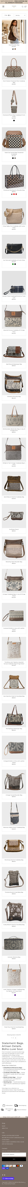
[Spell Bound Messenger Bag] (14, 351)
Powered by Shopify (9, 1183)
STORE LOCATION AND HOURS (10, 1135)
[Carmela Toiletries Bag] (14, 944)
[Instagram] (5, 1175)
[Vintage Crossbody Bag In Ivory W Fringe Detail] (14, 581)
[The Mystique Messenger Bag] (14, 715)
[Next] (26, 2)
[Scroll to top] (24, 1182)
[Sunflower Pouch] (14, 516)
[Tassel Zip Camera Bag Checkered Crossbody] (14, 139)
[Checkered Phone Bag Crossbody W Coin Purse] (14, 102)
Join (14, 1159)
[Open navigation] (3, 7)
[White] (13, 995)
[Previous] (2, 2)
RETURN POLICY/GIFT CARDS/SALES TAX (13, 1137)
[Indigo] (15, 995)
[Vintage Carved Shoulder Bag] (14, 782)
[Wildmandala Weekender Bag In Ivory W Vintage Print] (14, 416)
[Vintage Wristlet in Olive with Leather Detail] (14, 748)
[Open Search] (22, 6)
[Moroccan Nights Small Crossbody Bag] (14, 814)
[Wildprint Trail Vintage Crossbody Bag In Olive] (14, 450)
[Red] (14, 194)
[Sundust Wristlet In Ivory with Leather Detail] (14, 615)
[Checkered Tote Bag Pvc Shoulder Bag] (14, 177)
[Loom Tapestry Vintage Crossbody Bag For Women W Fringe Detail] (14, 976)
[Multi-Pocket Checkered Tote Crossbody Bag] (14, 68)
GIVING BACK (5, 1139)
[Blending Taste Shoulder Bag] (14, 548)
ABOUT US (5, 1128)
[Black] (13, 49)
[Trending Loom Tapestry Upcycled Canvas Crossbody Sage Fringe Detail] (14, 649)
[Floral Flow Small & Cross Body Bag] (14, 1014)
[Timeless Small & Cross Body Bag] (14, 879)
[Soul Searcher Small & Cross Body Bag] (14, 683)
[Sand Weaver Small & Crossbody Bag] (14, 484)
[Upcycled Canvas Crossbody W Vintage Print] (14, 317)
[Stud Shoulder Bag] (14, 32)
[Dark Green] (13, 264)
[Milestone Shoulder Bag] (14, 383)
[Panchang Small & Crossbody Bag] (14, 847)
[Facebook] (2, 1175)
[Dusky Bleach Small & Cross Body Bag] (14, 911)
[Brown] (15, 49)
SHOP (3, 1126)
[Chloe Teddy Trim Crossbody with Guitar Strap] (14, 213)
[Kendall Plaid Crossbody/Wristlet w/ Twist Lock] (14, 283)
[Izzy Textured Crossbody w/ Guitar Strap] (14, 247)
